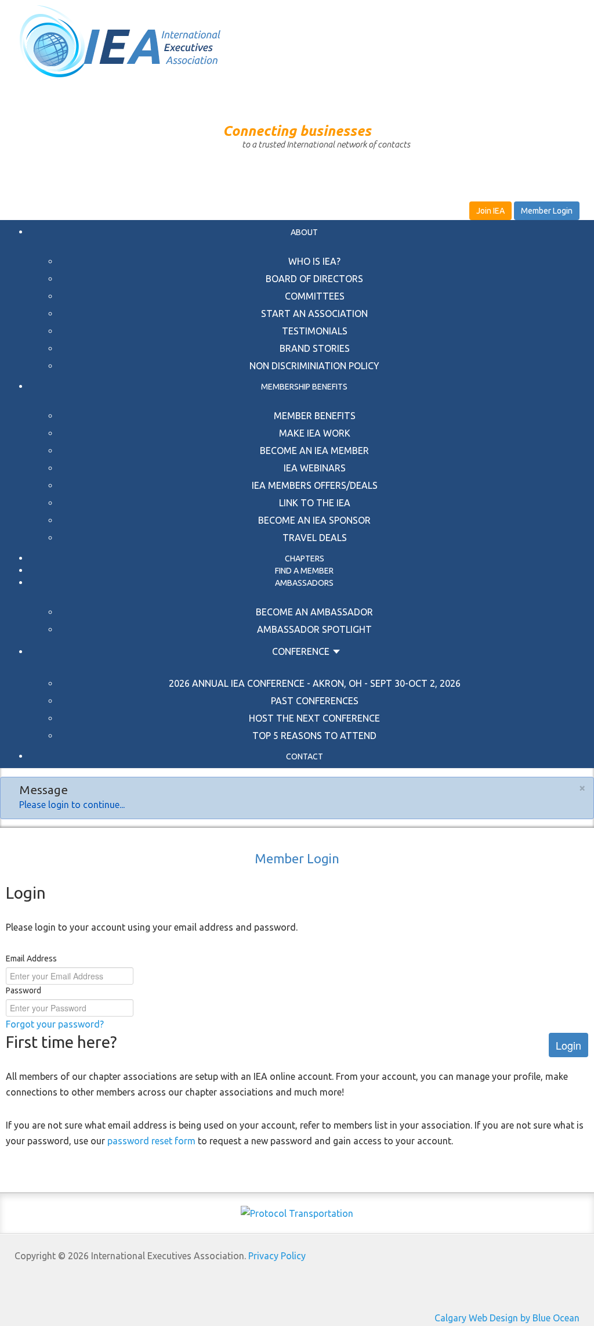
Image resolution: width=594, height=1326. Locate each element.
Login (568, 1045)
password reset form (151, 1141)
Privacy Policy (277, 1256)
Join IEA (490, 210)
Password (23, 990)
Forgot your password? (55, 1024)
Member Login (547, 210)
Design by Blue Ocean (534, 1318)
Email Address (31, 958)
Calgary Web (460, 1318)
